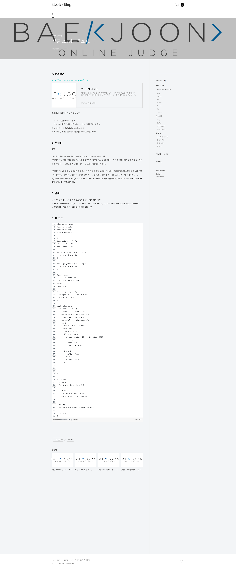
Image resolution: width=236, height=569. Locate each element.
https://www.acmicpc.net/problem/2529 (70, 80)
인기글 (165, 153)
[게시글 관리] (62, 439)
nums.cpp (56, 420)
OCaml (159, 106)
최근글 (158, 153)
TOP (182, 561)
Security (160, 112)
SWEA (159, 123)
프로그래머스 (161, 129)
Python (159, 96)
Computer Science (163, 89)
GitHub (75, 420)
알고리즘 (159, 116)
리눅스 (159, 102)
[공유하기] (58, 439)
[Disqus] (97, 508)
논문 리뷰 (160, 143)
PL (158, 109)
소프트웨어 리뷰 (162, 137)
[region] (97, 320)
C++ (158, 93)
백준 (158, 119)
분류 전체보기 (161, 85)
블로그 (158, 133)
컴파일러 (160, 99)
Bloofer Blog (61, 5)
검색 (177, 5)
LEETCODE (161, 126)
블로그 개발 (161, 140)
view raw (138, 420)
